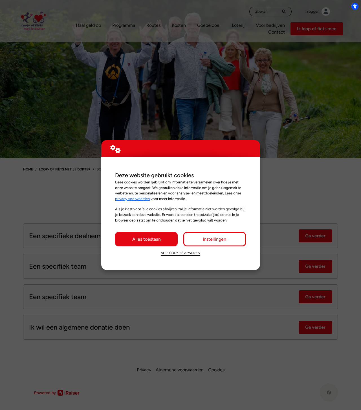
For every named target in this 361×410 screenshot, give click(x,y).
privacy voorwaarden (132, 198)
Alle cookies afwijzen (180, 253)
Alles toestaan (146, 239)
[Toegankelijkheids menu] (354, 6)
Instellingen (214, 239)
